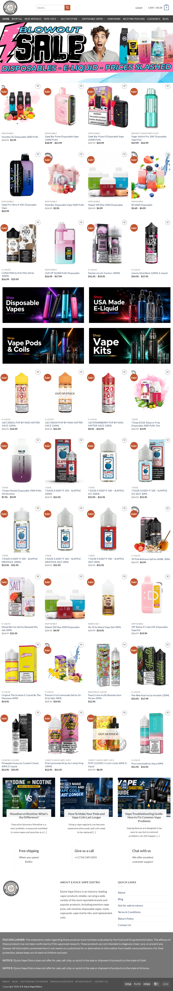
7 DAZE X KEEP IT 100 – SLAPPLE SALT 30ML (106, 560)
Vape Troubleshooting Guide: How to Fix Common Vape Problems (144, 817)
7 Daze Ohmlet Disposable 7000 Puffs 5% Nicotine (21, 492)
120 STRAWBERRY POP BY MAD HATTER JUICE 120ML (105, 424)
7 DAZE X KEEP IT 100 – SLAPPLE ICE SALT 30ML (149, 492)
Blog (165, 19)
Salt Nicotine (69, 19)
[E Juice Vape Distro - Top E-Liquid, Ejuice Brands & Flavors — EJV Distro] (17, 7)
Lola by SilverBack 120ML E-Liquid (149, 273)
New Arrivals (33, 19)
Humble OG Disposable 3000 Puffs (20, 136)
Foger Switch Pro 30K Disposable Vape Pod (148, 138)
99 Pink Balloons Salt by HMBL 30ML (150, 559)
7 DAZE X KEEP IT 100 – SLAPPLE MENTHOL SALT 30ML (63, 560)
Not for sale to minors (130, 905)
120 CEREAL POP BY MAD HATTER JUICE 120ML (21, 424)
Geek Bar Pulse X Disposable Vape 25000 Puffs (106, 138)
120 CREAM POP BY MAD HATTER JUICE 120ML (64, 424)
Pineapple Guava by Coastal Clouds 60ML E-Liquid (20, 765)
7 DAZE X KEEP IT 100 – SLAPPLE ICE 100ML (106, 492)
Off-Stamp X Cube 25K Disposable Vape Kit (149, 628)
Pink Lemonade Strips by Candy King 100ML (64, 765)
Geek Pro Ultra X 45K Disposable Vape (19, 206)
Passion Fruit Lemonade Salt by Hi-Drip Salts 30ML (63, 697)
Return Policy (126, 918)
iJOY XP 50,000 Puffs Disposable (62, 273)
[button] (139, 8)
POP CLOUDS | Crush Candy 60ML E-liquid (108, 765)
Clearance (153, 19)
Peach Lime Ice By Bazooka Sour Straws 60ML (105, 697)
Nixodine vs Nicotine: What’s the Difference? (29, 815)
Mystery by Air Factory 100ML (104, 273)
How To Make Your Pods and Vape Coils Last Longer (86, 815)
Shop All (17, 19)
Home (6, 19)
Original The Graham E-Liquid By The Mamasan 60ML (21, 697)
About (121, 892)
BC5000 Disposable (141, 204)
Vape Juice (50, 19)
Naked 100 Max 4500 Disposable (105, 204)
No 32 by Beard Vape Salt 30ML (104, 627)
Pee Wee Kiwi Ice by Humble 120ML (150, 695)
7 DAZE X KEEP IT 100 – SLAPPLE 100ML (63, 492)
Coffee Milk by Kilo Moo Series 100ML (18, 274)
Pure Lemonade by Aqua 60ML (147, 763)
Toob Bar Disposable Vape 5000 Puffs (64, 204)
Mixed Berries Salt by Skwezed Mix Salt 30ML (20, 628)
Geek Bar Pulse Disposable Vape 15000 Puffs (62, 138)
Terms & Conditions (129, 912)
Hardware (114, 19)
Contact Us (124, 925)
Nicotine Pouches (134, 19)
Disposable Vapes (92, 19)
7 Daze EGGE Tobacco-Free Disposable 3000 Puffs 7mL (145, 424)
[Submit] (67, 8)
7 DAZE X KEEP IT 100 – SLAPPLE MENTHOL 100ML (20, 560)
